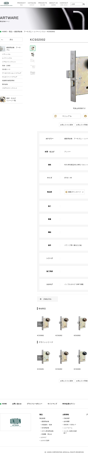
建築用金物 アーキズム (23, 31)
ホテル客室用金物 (47, 431)
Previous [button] (39, 324)
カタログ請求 (45, 440)
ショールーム (68, 428)
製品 (10, 31)
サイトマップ (52, 404)
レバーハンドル (39, 31)
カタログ (43, 437)
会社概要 (67, 421)
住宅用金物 (45, 428)
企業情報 (66, 414)
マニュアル (67, 116)
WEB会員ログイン (68, 404)
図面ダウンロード (74, 192)
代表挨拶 (67, 418)
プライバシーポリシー (34, 404)
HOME (4, 31)
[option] (45, 324)
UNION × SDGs (69, 424)
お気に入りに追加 (66, 125)
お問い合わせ (17, 404)
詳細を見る (48, 299)
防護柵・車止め (47, 434)
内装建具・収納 (47, 424)
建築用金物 (45, 421)
